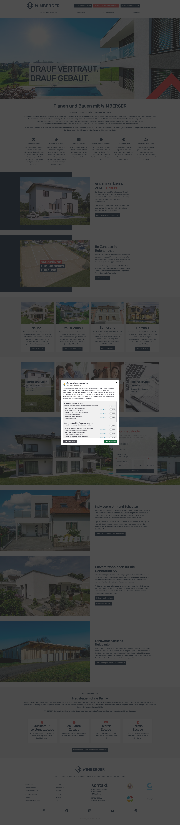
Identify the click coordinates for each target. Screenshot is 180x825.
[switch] (112, 406)
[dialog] (90, 412)
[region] (90, 419)
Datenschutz (77, 385)
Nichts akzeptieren (69, 441)
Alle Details (103, 409)
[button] (111, 406)
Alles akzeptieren (111, 441)
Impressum (70, 385)
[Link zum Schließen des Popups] (116, 383)
